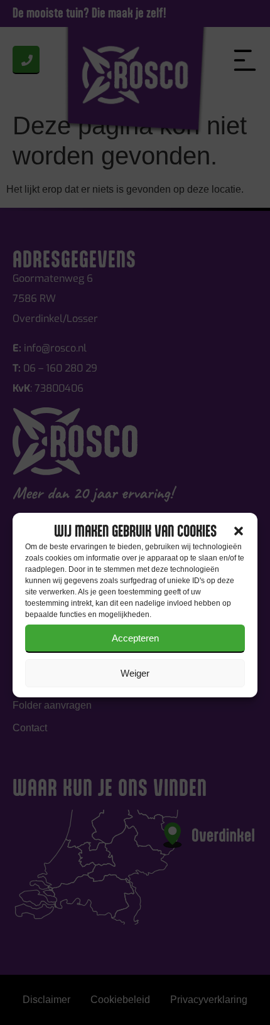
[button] (238, 531)
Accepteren (135, 638)
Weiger (135, 673)
